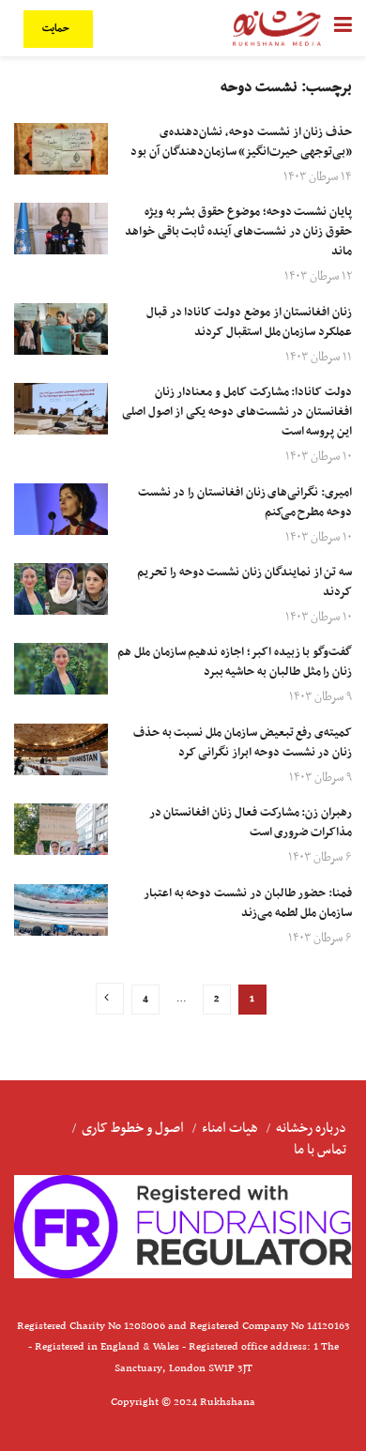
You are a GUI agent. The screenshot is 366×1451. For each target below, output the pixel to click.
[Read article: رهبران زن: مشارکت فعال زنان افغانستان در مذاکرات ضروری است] (61, 829)
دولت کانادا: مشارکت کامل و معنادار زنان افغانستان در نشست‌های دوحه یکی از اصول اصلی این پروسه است (237, 412)
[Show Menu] (343, 28)
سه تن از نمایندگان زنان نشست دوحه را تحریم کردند (244, 582)
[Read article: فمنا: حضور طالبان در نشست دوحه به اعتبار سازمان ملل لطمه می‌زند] (61, 910)
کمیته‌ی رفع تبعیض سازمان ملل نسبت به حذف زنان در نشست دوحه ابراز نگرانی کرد (242, 743)
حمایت (57, 29)
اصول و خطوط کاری (133, 1128)
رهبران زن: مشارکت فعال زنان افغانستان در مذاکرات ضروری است (250, 822)
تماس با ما (320, 1150)
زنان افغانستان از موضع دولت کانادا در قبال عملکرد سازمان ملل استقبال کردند (249, 322)
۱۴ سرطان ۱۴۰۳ (317, 177)
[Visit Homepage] (277, 28)
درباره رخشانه (311, 1128)
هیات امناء (230, 1128)
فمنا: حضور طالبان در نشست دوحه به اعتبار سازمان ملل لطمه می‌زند (248, 903)
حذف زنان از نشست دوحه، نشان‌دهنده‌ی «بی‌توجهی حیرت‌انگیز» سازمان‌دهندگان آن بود (241, 142)
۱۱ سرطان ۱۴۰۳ (318, 357)
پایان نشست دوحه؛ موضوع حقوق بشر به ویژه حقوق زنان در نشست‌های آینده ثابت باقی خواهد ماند (238, 232)
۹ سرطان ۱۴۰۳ (320, 697)
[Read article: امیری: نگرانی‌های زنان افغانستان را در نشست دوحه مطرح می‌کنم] (61, 509)
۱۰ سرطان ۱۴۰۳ (318, 456)
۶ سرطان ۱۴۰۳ (320, 857)
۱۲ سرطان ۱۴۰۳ (318, 276)
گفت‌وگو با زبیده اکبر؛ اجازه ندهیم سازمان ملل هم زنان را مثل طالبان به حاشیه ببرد (234, 662)
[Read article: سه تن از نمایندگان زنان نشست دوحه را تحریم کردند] (61, 589)
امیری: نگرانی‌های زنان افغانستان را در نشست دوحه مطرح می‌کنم (245, 502)
